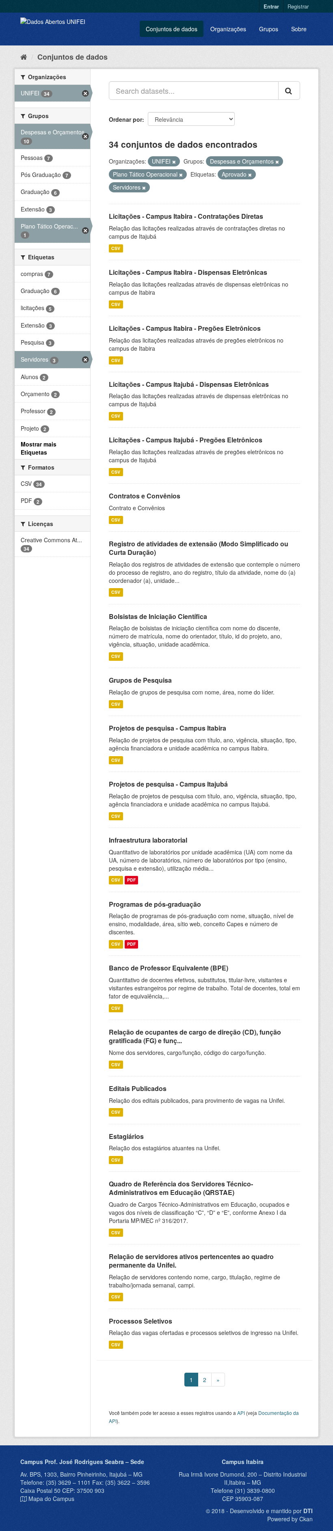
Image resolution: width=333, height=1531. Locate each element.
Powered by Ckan (290, 1519)
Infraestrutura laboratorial (148, 840)
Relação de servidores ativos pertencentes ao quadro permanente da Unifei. (191, 1261)
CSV (115, 248)
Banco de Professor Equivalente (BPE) (168, 968)
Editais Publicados (137, 1088)
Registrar (298, 6)
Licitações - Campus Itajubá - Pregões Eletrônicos (185, 439)
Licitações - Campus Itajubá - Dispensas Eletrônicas (189, 384)
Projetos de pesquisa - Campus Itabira (167, 728)
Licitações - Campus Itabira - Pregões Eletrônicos (185, 328)
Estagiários (126, 1136)
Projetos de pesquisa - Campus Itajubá (168, 784)
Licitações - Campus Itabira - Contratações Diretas (186, 216)
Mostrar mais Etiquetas (38, 448)
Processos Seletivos (140, 1321)
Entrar (271, 6)
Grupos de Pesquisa (140, 680)
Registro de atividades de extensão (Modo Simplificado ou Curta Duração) (198, 548)
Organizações (228, 29)
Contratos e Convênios (144, 495)
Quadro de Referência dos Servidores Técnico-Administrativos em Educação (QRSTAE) (181, 1188)
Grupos (268, 29)
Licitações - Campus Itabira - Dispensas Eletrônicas (188, 272)
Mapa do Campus (51, 1498)
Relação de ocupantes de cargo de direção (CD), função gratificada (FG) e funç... (195, 1036)
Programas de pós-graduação (155, 904)
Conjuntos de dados (171, 29)
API (241, 1412)
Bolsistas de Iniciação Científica (158, 616)
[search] (289, 90)
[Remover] (174, 161)
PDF (131, 880)
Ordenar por (125, 119)
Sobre (299, 29)
